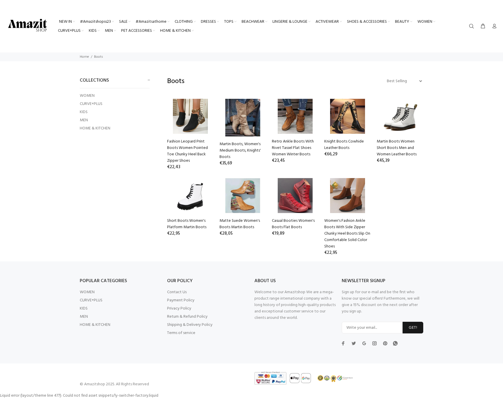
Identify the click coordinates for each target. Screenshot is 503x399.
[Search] (473, 26)
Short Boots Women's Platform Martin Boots (186, 224)
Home (84, 57)
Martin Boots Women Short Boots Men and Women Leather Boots (397, 148)
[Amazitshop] (27, 26)
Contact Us (177, 292)
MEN (84, 120)
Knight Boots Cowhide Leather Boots (344, 144)
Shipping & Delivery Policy (189, 324)
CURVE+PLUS (91, 104)
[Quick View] (204, 108)
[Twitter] (343, 343)
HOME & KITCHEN (95, 128)
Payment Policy (180, 300)
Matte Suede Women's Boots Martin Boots (239, 224)
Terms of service (181, 333)
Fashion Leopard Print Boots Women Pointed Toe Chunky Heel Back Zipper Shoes (187, 151)
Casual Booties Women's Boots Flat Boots (293, 224)
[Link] (395, 343)
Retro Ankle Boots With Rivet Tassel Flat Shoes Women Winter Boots (293, 148)
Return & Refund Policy (187, 316)
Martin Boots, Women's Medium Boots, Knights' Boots (240, 150)
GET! (413, 327)
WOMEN (87, 95)
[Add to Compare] (204, 124)
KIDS (84, 112)
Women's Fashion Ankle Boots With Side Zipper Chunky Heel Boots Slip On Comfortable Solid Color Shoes (347, 233)
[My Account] (493, 26)
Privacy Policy (179, 308)
